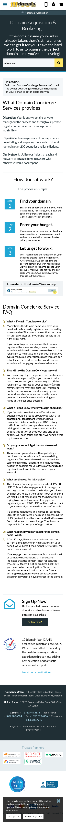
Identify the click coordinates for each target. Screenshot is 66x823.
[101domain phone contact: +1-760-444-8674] (46, 5)
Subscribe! (35, 622)
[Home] (22, 12)
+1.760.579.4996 (39, 716)
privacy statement (38, 807)
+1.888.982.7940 (33, 719)
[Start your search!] (58, 62)
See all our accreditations (36, 672)
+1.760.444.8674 (31, 712)
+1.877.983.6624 (13, 716)
